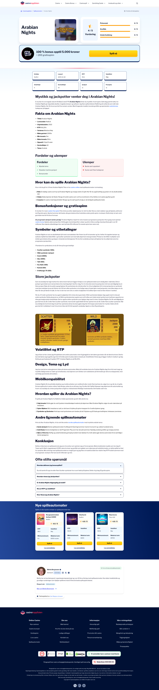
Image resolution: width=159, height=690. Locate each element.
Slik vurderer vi (125, 629)
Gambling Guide (97, 3)
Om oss (64, 620)
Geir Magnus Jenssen (56, 596)
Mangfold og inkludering (124, 633)
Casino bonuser (34, 629)
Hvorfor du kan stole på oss (64, 629)
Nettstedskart (64, 642)
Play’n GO (112, 517)
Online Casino (34, 620)
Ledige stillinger (64, 633)
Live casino (34, 637)
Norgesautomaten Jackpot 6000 (52, 516)
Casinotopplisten (27, 11)
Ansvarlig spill (94, 624)
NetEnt (48, 519)
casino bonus (39, 222)
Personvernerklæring (94, 637)
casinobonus (113, 106)
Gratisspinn (34, 633)
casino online (74, 187)
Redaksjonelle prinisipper (124, 624)
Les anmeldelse (49, 548)
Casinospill (83, 3)
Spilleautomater (38, 11)
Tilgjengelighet (124, 637)
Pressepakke (124, 646)
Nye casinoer (34, 624)
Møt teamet (64, 624)
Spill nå (113, 53)
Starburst (82, 515)
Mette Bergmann (53, 569)
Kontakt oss (64, 637)
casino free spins (53, 211)
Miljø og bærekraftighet (124, 642)
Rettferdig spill (95, 629)
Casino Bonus (69, 3)
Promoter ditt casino (94, 633)
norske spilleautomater (76, 422)
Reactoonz (113, 515)
